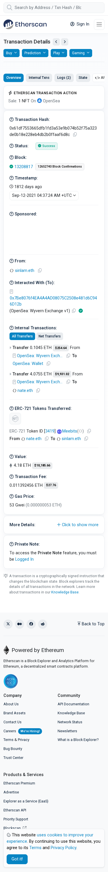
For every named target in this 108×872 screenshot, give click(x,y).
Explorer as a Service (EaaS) (25, 801)
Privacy (23, 739)
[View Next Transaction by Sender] (64, 42)
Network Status (70, 722)
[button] (54, 525)
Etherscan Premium (19, 783)
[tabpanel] (54, 327)
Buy (9, 53)
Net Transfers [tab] (50, 336)
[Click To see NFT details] (15, 418)
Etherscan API (14, 810)
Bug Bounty (12, 748)
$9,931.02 (62, 374)
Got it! (17, 859)
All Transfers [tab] (22, 336)
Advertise (11, 792)
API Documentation (73, 704)
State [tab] (83, 77)
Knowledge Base (65, 592)
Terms (8, 739)
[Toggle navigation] (99, 24)
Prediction (32, 53)
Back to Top (93, 624)
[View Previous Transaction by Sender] (56, 42)
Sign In (82, 24)
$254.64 (61, 348)
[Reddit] (42, 624)
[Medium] (19, 624)
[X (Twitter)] (8, 624)
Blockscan (12, 828)
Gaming (78, 53)
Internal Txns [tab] (39, 77)
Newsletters (67, 731)
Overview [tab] (13, 77)
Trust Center (13, 757)
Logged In (24, 559)
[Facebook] (31, 624)
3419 (49, 431)
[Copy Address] (39, 270)
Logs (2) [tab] (64, 77)
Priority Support (15, 819)
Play (56, 53)
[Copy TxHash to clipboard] (74, 134)
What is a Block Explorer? (78, 739)
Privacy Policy (63, 847)
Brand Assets (14, 713)
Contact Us (12, 722)
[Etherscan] (25, 24)
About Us (11, 704)
